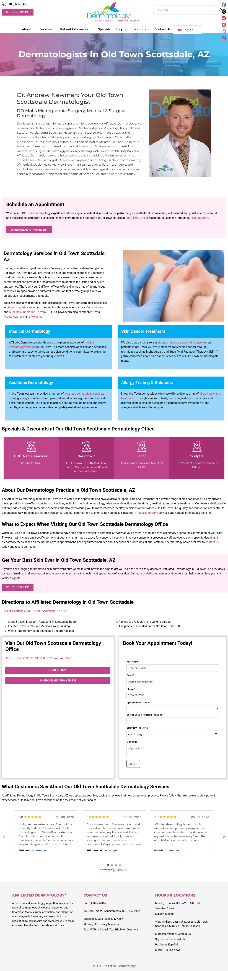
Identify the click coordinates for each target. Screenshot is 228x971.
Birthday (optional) (137, 727)
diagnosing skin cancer (21, 307)
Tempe (184, 926)
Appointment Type (138, 702)
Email (130, 675)
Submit (133, 763)
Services (46, 29)
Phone (130, 689)
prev (4, 836)
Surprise (174, 926)
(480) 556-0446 (17, 4)
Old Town (202, 921)
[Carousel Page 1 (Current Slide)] (108, 865)
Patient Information (75, 29)
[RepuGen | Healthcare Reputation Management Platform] (114, 871)
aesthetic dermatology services (83, 393)
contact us (118, 174)
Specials (104, 29)
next (224, 836)
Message (131, 741)
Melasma (37, 316)
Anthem (166, 921)
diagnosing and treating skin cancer (180, 342)
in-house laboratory (146, 512)
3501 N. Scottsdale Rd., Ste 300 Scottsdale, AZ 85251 (35, 611)
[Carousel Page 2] (112, 865)
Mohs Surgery (94, 307)
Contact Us (162, 29)
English (187, 30)
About (26, 29)
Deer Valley (179, 921)
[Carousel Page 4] (120, 865)
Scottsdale (161, 926)
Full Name (132, 661)
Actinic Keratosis (14, 316)
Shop (119, 29)
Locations (139, 29)
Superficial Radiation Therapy (27, 312)
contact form (200, 218)
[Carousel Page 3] (116, 865)
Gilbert (191, 921)
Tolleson (195, 926)
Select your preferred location (145, 714)
